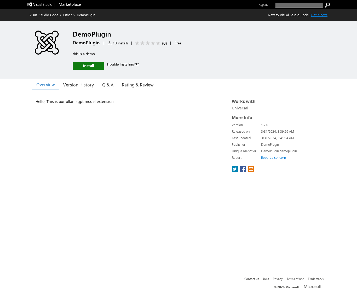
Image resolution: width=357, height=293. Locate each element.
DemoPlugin (86, 42)
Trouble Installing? (121, 64)
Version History (78, 85)
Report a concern (273, 157)
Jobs (266, 279)
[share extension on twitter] (235, 170)
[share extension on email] (251, 170)
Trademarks (316, 279)
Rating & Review (138, 85)
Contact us (251, 279)
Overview (45, 84)
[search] (327, 5)
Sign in (263, 5)
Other (67, 15)
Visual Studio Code (44, 15)
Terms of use (295, 279)
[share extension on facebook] (243, 170)
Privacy (278, 279)
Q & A (107, 85)
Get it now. (319, 15)
